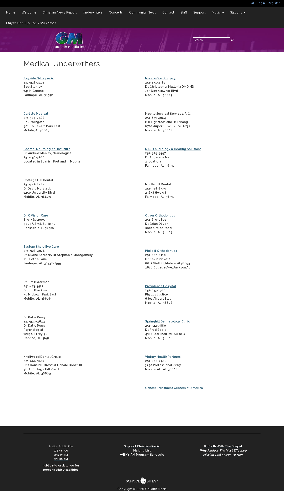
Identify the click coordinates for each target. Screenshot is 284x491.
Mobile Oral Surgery (160, 78)
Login (259, 3)
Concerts (116, 12)
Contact (168, 12)
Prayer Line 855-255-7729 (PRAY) (31, 23)
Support (199, 12)
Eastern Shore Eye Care (41, 246)
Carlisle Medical (35, 113)
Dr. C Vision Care (35, 215)
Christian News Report (60, 12)
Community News (142, 12)
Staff (183, 12)
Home (10, 12)
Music (217, 12)
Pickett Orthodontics (161, 250)
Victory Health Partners (163, 356)
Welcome (29, 12)
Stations (236, 12)
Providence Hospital (160, 286)
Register (274, 3)
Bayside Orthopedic (38, 78)
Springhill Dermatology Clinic (167, 321)
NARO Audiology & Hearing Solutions (173, 149)
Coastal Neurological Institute (46, 149)
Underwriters (93, 12)
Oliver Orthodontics (160, 215)
